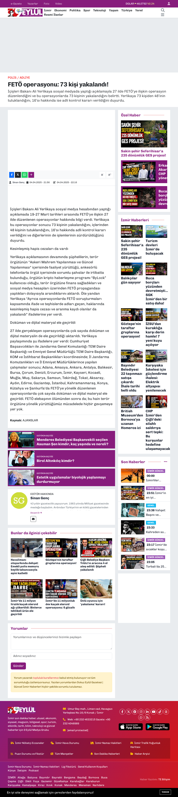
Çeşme (12, 781)
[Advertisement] (89, 45)
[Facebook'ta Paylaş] (11, 175)
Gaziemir (46, 781)
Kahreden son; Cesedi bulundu (156, 530)
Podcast (34, 770)
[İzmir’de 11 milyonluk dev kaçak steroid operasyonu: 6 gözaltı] (61, 588)
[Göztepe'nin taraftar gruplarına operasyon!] (61, 547)
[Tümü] (165, 461)
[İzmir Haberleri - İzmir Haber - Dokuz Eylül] (25, 12)
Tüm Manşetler (64, 753)
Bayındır (44, 777)
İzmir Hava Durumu (67, 743)
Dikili (28, 781)
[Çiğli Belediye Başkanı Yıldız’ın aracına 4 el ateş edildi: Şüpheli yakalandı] (96, 547)
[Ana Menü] (162, 15)
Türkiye (126, 10)
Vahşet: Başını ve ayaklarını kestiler (156, 512)
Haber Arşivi (142, 753)
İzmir (47, 10)
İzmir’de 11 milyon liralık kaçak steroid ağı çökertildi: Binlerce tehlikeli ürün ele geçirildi (26, 607)
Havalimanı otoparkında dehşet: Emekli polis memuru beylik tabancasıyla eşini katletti (25, 566)
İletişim (22, 770)
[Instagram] (141, 712)
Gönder (18, 666)
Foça (36, 781)
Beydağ (82, 777)
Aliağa (21, 777)
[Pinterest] (135, 712)
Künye (11, 770)
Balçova (32, 777)
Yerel (139, 10)
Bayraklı (57, 777)
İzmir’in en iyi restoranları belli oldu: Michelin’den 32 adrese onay (156, 495)
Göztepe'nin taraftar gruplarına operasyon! (61, 561)
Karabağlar (77, 781)
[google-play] (157, 726)
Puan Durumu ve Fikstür (29, 753)
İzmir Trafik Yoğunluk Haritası (145, 744)
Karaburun (93, 781)
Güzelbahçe (61, 781)
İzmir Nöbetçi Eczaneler (29, 743)
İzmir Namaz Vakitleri (108, 743)
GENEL (151, 505)
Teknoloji (99, 10)
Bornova (93, 777)
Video (58, 3)
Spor (86, 10)
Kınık (49, 785)
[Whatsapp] (141, 717)
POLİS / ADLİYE (19, 77)
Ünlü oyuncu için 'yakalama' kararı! (92, 602)
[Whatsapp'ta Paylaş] (25, 175)
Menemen (85, 785)
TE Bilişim (164, 779)
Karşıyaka (14, 785)
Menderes (70, 785)
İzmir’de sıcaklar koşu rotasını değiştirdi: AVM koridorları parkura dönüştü (156, 547)
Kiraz (41, 785)
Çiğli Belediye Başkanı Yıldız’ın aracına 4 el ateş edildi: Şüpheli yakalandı (95, 565)
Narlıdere (98, 785)
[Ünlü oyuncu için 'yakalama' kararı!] (96, 588)
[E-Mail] (33, 519)
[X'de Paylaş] (18, 175)
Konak (58, 785)
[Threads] (166, 712)
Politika (75, 10)
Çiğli (20, 781)
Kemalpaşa (29, 785)
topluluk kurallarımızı (46, 677)
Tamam (165, 792)
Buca (104, 777)
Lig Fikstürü (69, 766)
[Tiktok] (160, 712)
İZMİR (12, 777)
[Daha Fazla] (31, 175)
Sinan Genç (19, 182)
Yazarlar (32, 3)
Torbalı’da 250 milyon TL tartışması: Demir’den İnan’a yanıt (156, 564)
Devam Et (35, 513)
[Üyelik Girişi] (167, 3)
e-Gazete (16, 3)
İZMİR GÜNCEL (155, 471)
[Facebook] (122, 712)
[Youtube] (153, 712)
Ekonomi (60, 10)
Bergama (69, 777)
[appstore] (130, 726)
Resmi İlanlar (53, 14)
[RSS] (147, 717)
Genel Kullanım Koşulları (93, 766)
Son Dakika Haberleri (107, 753)
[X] (128, 712)
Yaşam (113, 10)
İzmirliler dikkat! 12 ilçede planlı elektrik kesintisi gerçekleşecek (156, 478)
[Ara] (162, 10)
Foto (46, 3)
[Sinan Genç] (19, 500)
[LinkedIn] (147, 712)
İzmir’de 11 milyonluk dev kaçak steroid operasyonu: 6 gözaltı (60, 604)
